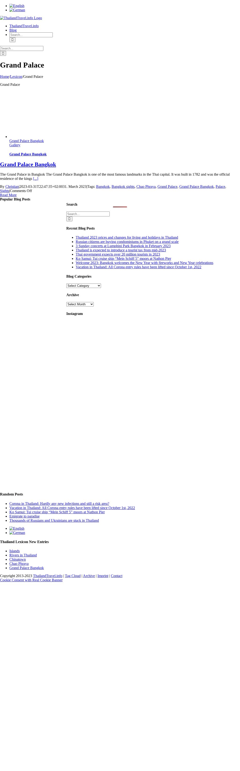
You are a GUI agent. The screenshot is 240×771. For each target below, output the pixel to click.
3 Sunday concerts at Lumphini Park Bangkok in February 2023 (123, 246)
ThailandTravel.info (47, 576)
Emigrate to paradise (24, 516)
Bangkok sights (123, 187)
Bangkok (103, 187)
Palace (220, 187)
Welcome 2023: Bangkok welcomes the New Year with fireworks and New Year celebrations (144, 263)
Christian (12, 187)
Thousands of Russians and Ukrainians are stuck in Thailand (54, 520)
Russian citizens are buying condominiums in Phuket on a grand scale (127, 242)
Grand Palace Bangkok (26, 141)
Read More (8, 195)
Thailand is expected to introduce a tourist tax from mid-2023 (121, 250)
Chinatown (17, 559)
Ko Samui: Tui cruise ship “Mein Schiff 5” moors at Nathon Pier (123, 259)
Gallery (14, 145)
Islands (14, 551)
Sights (4, 191)
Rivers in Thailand (23, 555)
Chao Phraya (146, 187)
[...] (35, 179)
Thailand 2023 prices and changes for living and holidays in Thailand (127, 237)
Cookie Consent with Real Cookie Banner (31, 580)
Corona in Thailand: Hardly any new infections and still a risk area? (59, 504)
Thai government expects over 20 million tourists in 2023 (118, 254)
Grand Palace (167, 187)
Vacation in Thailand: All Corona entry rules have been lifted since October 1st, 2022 (138, 267)
